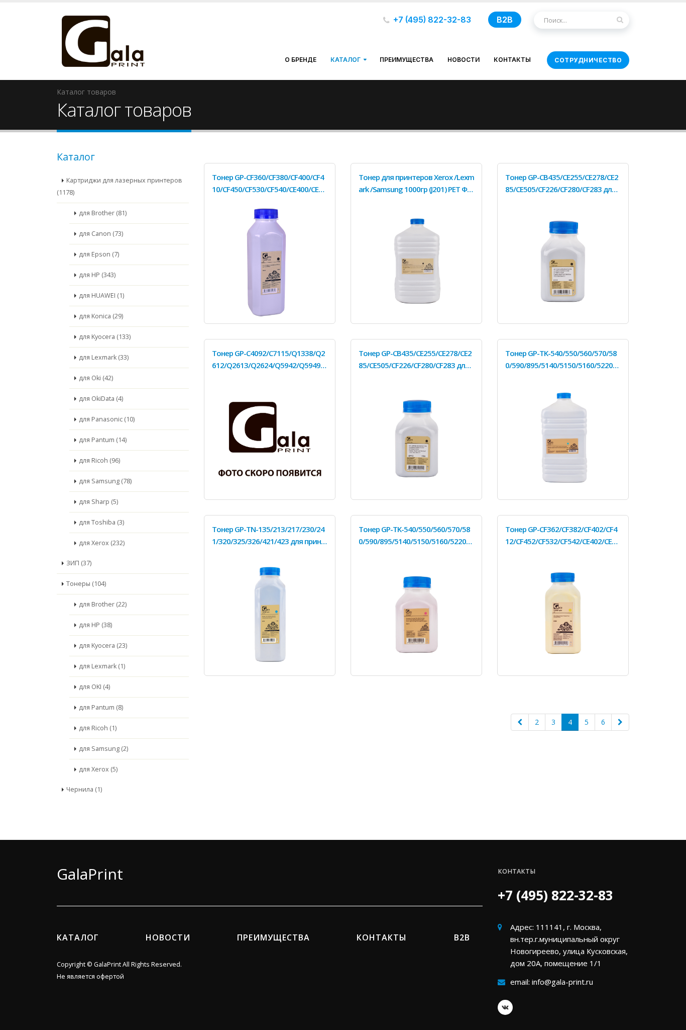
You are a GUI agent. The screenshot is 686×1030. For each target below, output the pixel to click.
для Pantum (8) (101, 707)
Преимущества (406, 59)
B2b (462, 937)
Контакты (512, 59)
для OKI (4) (94, 686)
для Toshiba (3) (101, 522)
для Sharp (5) (98, 501)
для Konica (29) (101, 316)
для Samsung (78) (105, 481)
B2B (505, 20)
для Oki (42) (96, 378)
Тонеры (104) (86, 583)
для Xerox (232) (102, 543)
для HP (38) (95, 625)
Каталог (345, 59)
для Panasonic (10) (107, 419)
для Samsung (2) (103, 748)
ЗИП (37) (78, 563)
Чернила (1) (84, 789)
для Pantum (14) (103, 440)
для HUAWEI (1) (101, 295)
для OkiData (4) (101, 398)
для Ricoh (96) (99, 460)
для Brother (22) (103, 604)
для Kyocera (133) (105, 336)
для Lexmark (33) (104, 357)
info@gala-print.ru (562, 982)
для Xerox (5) (98, 769)
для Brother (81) (103, 213)
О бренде (300, 59)
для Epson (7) (99, 254)
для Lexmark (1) (102, 666)
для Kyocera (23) (103, 645)
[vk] (505, 1007)
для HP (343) (97, 275)
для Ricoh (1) (98, 728)
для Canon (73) (101, 233)
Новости (463, 59)
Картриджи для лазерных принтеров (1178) (119, 186)
